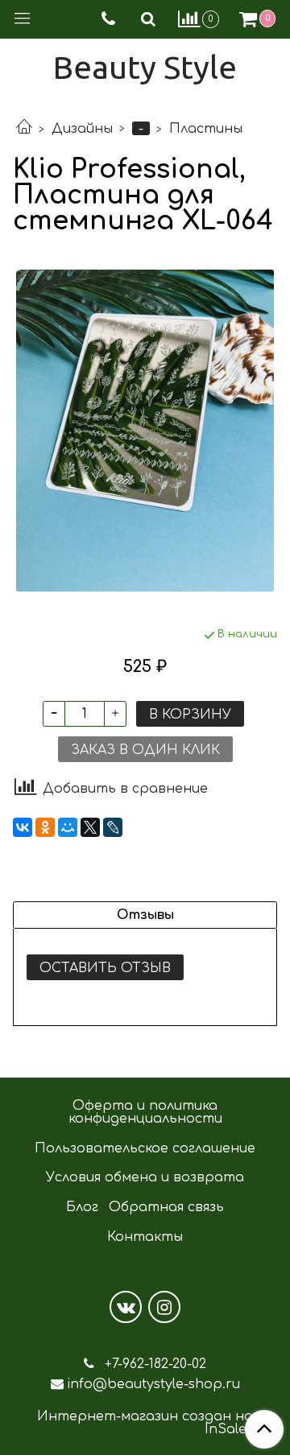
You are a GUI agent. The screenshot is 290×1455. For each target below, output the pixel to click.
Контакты (145, 1237)
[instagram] (164, 1307)
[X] (90, 827)
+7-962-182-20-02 (153, 1364)
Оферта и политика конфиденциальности (145, 1112)
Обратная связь (166, 1207)
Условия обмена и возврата (145, 1177)
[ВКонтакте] (22, 827)
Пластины (205, 129)
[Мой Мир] (67, 827)
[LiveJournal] (112, 827)
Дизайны (82, 129)
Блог (82, 1207)
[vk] (126, 1307)
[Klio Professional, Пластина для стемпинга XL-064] (145, 430)
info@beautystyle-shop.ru (153, 1384)
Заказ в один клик (145, 750)
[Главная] (24, 129)
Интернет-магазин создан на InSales (145, 1423)
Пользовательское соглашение (145, 1148)
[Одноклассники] (45, 827)
